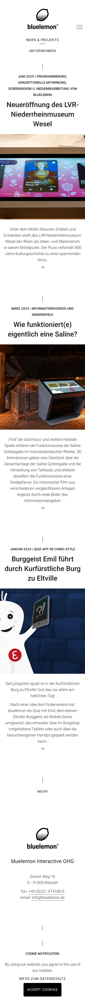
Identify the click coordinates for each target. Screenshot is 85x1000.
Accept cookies (42, 989)
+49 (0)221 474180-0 (46, 891)
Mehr (42, 791)
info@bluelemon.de (48, 898)
